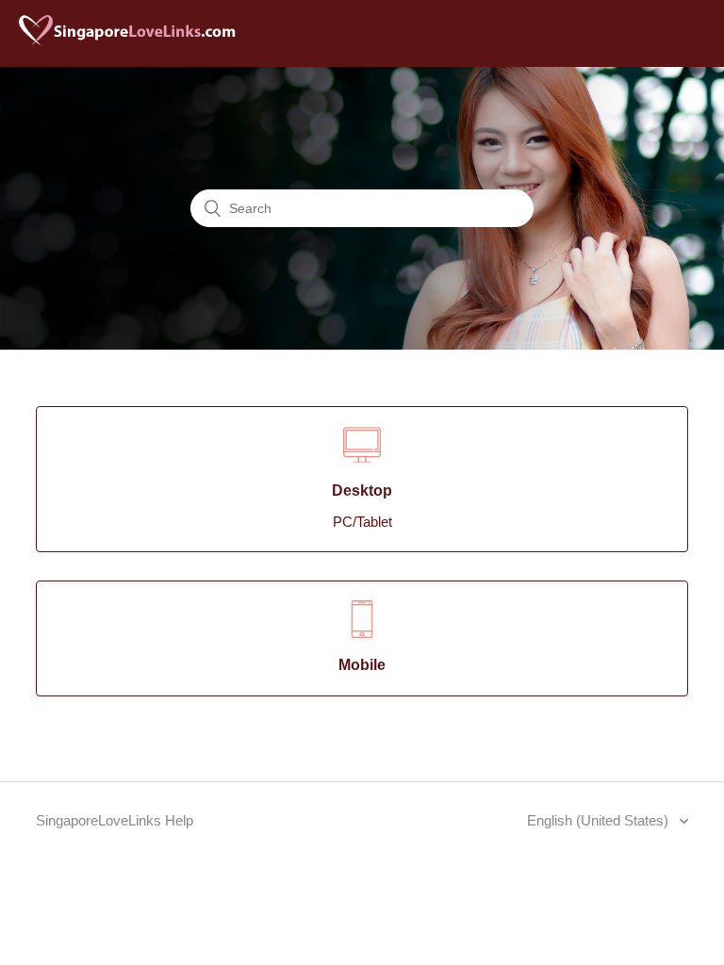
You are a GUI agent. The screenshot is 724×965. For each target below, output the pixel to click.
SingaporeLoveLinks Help (114, 820)
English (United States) (599, 820)
